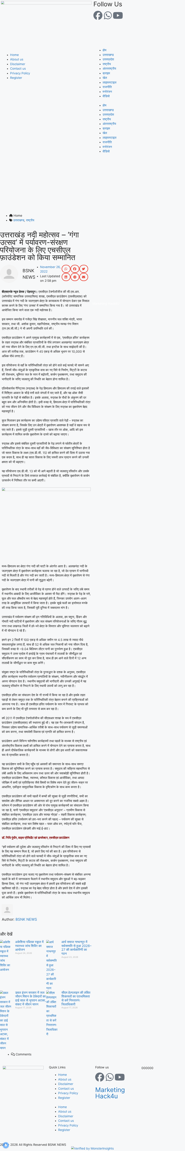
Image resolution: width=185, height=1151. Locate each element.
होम (104, 50)
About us (16, 59)
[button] (46, 50)
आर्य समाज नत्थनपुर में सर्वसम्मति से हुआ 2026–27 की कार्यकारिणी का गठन (76, 947)
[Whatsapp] (107, 15)
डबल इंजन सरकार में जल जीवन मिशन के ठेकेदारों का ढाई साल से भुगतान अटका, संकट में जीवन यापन (30, 998)
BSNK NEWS (26, 919)
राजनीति (107, 87)
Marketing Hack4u (110, 1093)
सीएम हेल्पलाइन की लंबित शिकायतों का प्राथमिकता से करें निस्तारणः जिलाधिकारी (75, 998)
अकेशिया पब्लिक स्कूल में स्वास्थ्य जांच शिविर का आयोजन (29, 946)
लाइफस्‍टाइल (109, 82)
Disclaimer (17, 64)
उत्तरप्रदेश (108, 59)
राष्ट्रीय (107, 64)
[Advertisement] (92, 186)
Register (16, 78)
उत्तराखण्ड (108, 55)
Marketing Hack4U (105, 303)
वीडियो (106, 96)
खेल (105, 78)
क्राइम (106, 73)
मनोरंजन (107, 91)
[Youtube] (117, 15)
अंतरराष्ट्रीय (109, 68)
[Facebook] (97, 15)
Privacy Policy (20, 73)
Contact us (18, 68)
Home (14, 55)
